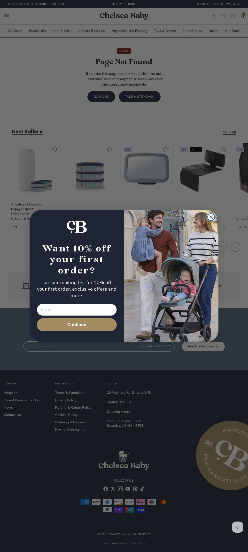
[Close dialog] (211, 217)
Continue (76, 324)
